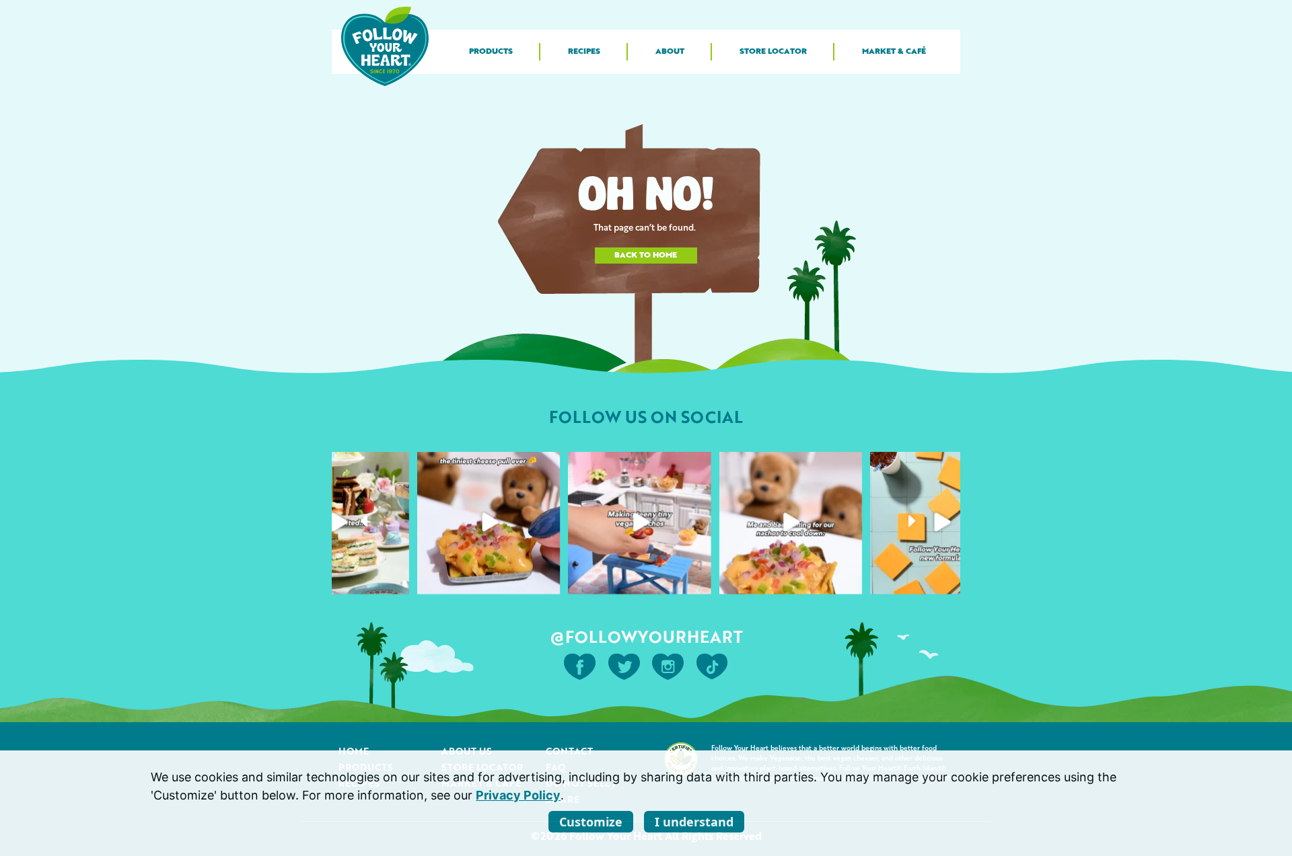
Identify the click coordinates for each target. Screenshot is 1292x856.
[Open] (337, 522)
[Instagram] (395, 579)
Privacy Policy (518, 795)
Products (491, 52)
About (669, 52)
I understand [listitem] (694, 822)
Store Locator (773, 52)
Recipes (584, 52)
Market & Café (894, 52)
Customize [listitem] (590, 822)
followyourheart (336, 465)
